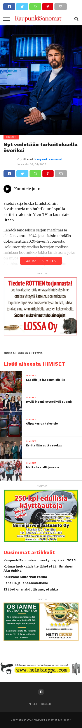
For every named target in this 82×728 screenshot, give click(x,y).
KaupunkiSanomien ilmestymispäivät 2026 (39, 560)
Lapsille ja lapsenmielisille (25, 583)
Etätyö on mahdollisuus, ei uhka (30, 589)
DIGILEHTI (47, 704)
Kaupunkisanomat (48, 159)
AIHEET (33, 704)
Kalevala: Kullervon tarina (25, 577)
